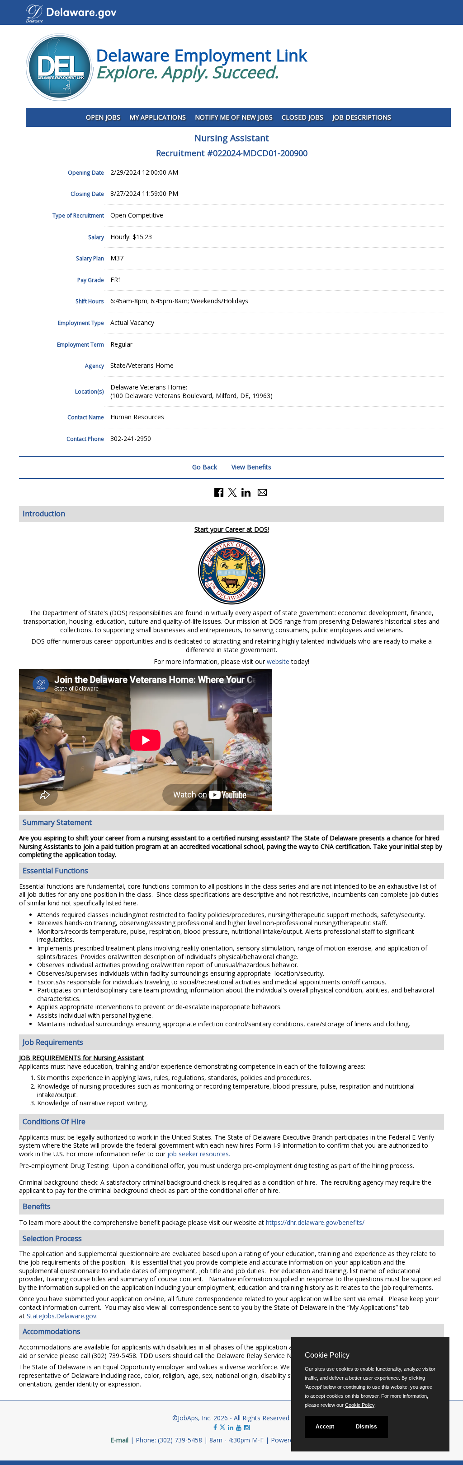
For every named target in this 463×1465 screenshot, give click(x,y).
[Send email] (262, 491)
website (278, 661)
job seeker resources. (197, 1154)
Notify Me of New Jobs (234, 117)
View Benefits (251, 467)
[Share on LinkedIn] (246, 491)
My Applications (157, 117)
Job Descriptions (361, 117)
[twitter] (223, 1427)
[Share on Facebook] (219, 491)
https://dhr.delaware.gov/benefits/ (315, 1222)
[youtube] (238, 1427)
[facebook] (215, 1427)
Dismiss (366, 1426)
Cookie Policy (359, 1405)
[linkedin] (230, 1427)
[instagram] (247, 1427)
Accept (325, 1426)
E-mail (119, 1440)
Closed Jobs (302, 117)
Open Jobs (103, 117)
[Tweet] (232, 491)
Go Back (204, 467)
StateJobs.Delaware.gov (61, 1316)
